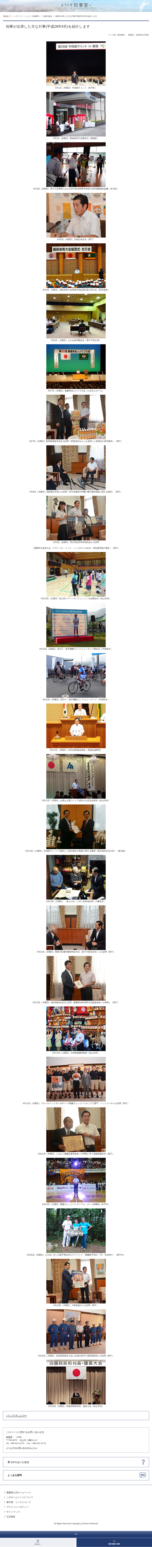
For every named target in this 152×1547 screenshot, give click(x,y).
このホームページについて (19, 1497)
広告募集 (10, 1516)
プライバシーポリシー (17, 1507)
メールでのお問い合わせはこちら (21, 1448)
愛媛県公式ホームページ (18, 1492)
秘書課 (9, 1437)
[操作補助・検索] (114, 1542)
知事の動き (47, 16)
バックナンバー (16, 1415)
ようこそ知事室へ (33, 16)
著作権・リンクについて (18, 1502)
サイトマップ (13, 1512)
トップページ (17, 16)
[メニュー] (38, 1542)
